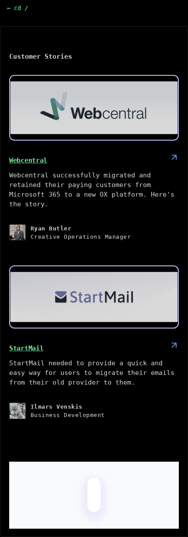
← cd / (17, 7)
